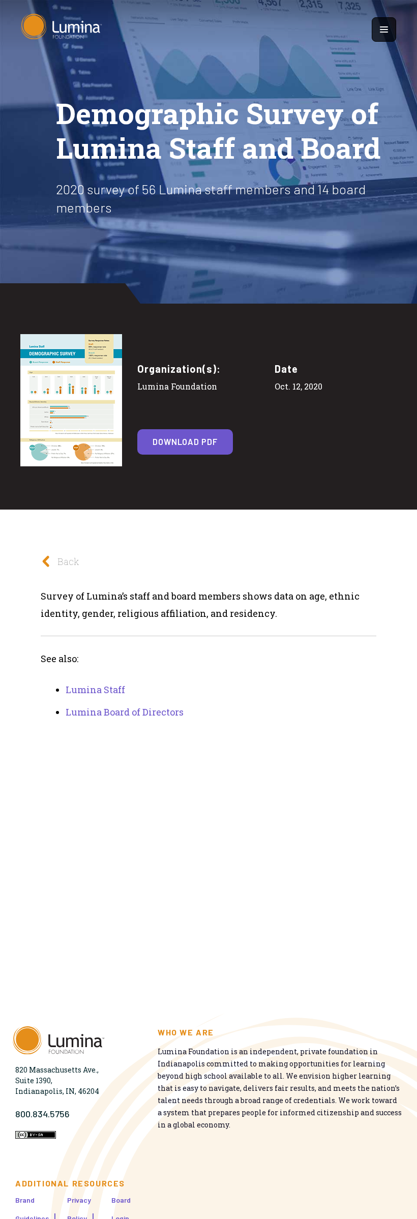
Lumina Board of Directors (125, 712)
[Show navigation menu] (384, 29)
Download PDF (185, 442)
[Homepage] (61, 29)
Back (68, 561)
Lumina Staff (95, 689)
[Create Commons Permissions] (35, 1136)
